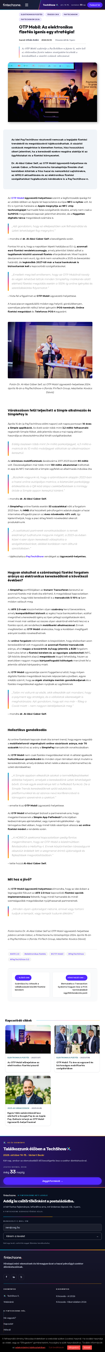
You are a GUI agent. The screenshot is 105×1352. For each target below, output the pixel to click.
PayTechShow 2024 (30, 19)
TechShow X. (13, 1295)
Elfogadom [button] (74, 1347)
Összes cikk (53, 14)
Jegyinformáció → (52, 1181)
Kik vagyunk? (10, 1318)
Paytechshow (71, 14)
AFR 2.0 (15, 954)
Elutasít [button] (87, 1347)
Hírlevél (7, 1329)
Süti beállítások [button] (56, 1347)
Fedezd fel (95, 5)
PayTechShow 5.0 (20, 959)
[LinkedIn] (14, 1277)
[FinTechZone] (47, 1257)
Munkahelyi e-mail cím (15, 1221)
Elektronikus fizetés (31, 14)
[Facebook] (6, 1277)
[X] (21, 1277)
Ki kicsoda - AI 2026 (65, 1296)
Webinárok (9, 1301)
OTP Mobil (57, 954)
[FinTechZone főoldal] (12, 4)
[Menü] (26, 5)
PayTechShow (77, 954)
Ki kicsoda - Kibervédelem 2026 (71, 1301)
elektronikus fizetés (36, 954)
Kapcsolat (8, 1323)
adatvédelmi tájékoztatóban (30, 1347)
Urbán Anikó (32, 40)
